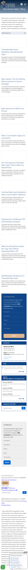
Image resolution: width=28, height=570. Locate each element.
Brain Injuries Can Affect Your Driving (11, 395)
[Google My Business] (8, 490)
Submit (14, 336)
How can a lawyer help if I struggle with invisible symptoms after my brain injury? (13, 368)
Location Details (7, 357)
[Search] (23, 408)
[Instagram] (7, 488)
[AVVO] (11, 488)
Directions (6, 358)
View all (20, 371)
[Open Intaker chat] (12, 569)
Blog (5, 377)
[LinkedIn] (4, 488)
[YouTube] (6, 488)
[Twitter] (3, 488)
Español (5, 483)
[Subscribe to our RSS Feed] (13, 379)
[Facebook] (1, 488)
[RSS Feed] (16, 490)
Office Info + (4, 479)
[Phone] (21, 4)
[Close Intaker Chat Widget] (27, 552)
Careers (8, 505)
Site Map (3, 505)
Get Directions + (12, 479)
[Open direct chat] (24, 552)
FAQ (4, 363)
